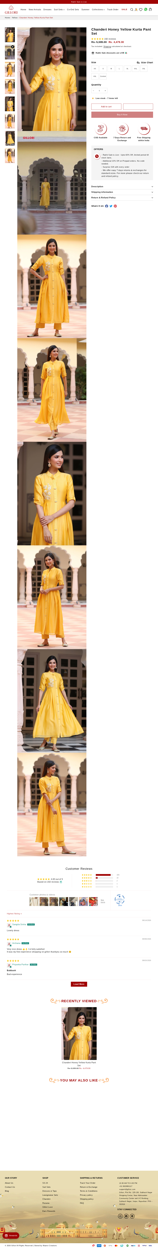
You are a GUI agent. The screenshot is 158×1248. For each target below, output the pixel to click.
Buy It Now (122, 115)
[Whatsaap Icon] (145, 9)
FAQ (82, 1203)
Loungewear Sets (50, 1195)
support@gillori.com (127, 1189)
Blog (7, 1191)
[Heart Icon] (140, 9)
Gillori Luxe (47, 1207)
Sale (124, 9)
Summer (85, 10)
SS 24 (45, 1183)
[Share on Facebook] (107, 206)
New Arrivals (35, 10)
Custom (103, 76)
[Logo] (11, 9)
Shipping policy (87, 1199)
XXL (135, 69)
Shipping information (102, 192)
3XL (143, 69)
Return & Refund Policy (103, 198)
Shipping (107, 46)
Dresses (47, 10)
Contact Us (10, 1187)
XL (128, 69)
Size (122, 62)
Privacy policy (86, 1195)
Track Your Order (88, 1183)
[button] (97, 39)
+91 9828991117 (125, 1186)
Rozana (45, 1203)
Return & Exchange (89, 1187)
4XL (94, 76)
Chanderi (46, 1199)
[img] (13, 921)
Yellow (15, 18)
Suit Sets (58, 10)
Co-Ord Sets (73, 10)
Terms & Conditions (89, 1191)
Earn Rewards (48, 1211)
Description (97, 186)
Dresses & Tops (49, 1191)
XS (95, 69)
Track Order (112, 10)
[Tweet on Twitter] (111, 206)
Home (23, 10)
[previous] (8, 1119)
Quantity (96, 84)
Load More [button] (79, 984)
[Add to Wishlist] (138, 107)
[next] (42, 1119)
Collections (98, 10)
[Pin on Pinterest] (116, 206)
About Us (9, 1183)
